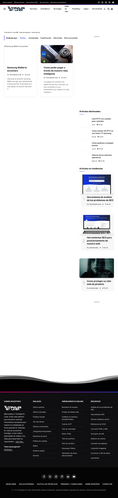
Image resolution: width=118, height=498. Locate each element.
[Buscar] (108, 8)
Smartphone (45, 9)
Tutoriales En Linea (15, 74)
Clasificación (45, 38)
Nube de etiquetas (24, 32)
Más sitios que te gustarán (58, 2)
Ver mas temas (44, 2)
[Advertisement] (59, 21)
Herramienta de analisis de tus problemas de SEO (100, 199)
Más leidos (57, 38)
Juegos (85, 9)
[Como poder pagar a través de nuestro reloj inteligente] (57, 54)
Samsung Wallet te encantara (17, 69)
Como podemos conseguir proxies (103, 144)
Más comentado (71, 38)
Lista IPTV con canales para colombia (101, 120)
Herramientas (97, 9)
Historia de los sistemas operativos (102, 156)
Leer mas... (20, 441)
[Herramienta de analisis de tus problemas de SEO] (96, 184)
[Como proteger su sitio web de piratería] (96, 268)
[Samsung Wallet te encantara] (20, 54)
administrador (93, 247)
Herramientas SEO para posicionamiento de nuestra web (99, 240)
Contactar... (8, 449)
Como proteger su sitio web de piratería (99, 283)
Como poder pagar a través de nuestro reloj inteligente (56, 70)
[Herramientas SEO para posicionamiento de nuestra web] (96, 224)
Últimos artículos (19, 2)
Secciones (33, 9)
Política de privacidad (47, 484)
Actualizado (33, 38)
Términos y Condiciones (71, 484)
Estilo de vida (67, 8)
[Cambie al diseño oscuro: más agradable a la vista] (104, 9)
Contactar (107, 484)
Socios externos (26, 484)
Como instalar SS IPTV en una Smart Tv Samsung (102, 132)
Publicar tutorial (39, 417)
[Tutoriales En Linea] (16, 9)
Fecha (22, 38)
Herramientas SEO (32, 2)
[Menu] (4, 8)
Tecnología (57, 9)
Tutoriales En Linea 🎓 (11, 32)
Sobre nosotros (7, 2)
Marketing (76, 9)
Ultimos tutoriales (39, 412)
